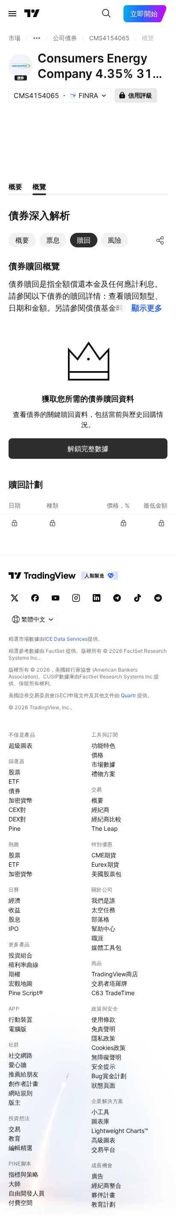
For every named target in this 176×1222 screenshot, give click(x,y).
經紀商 (100, 809)
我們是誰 (103, 900)
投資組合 (20, 955)
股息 (15, 919)
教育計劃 (103, 1204)
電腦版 (17, 1028)
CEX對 (17, 809)
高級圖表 (103, 1140)
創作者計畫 (23, 1083)
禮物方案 (103, 773)
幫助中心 (103, 928)
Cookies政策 (108, 1047)
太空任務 (103, 909)
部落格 (100, 919)
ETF (14, 781)
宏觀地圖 (20, 983)
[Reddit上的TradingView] (158, 598)
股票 (15, 772)
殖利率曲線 (23, 964)
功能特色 (103, 745)
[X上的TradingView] (15, 598)
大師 (15, 1183)
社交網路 (20, 1055)
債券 (15, 790)
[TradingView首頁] (32, 14)
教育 (15, 1138)
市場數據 (103, 764)
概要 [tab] (15, 186)
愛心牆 (17, 1064)
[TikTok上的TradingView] (138, 598)
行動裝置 (20, 1019)
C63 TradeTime (113, 992)
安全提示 (103, 1066)
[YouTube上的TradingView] (56, 598)
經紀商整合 (106, 1185)
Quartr (128, 695)
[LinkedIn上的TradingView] (97, 598)
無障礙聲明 (106, 1057)
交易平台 (103, 1149)
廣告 (97, 1176)
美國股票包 (106, 873)
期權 (15, 974)
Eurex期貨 (105, 864)
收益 (15, 909)
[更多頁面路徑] (37, 38)
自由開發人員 (26, 1193)
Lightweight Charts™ (119, 1130)
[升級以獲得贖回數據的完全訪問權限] (15, 523)
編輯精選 (20, 1147)
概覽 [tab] (39, 186)
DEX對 (17, 819)
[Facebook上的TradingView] (35, 598)
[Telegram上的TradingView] (117, 598)
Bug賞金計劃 (108, 1075)
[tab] (22, 240)
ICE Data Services (66, 639)
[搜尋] (106, 13)
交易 (15, 1129)
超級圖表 (20, 745)
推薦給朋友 (23, 1074)
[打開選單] (12, 13)
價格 (97, 754)
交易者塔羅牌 (109, 983)
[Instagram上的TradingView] (76, 598)
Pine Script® (26, 992)
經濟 (15, 900)
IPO (14, 928)
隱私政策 (103, 1038)
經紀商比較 (106, 819)
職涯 (97, 938)
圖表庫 (100, 1121)
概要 (97, 800)
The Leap (104, 828)
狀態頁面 (103, 1085)
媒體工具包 (106, 947)
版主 (15, 1102)
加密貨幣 (20, 800)
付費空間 (20, 1202)
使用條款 (103, 1019)
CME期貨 (103, 855)
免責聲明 (103, 1028)
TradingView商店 (114, 974)
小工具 (100, 1111)
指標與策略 (23, 1174)
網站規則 (20, 1093)
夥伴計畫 (103, 1194)
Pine (15, 828)
